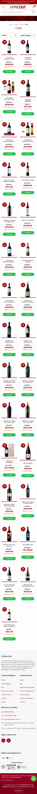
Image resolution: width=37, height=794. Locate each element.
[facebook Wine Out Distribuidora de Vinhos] (9, 740)
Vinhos (16, 24)
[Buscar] (33, 12)
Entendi (18, 791)
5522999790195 (9, 712)
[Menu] (3, 7)
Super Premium (6, 695)
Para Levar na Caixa (7, 691)
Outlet (3, 702)
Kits (2, 687)
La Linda (3, 698)
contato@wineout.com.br (12, 719)
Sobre (21, 680)
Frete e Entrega (24, 695)
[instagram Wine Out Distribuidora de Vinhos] (3, 740)
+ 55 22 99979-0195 (10, 716)
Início (10, 24)
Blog (21, 684)
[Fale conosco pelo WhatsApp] (33, 778)
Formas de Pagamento (27, 691)
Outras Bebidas (6, 684)
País (21, 24)
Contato (22, 702)
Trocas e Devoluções (26, 698)
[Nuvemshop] (7, 780)
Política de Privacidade (27, 687)
